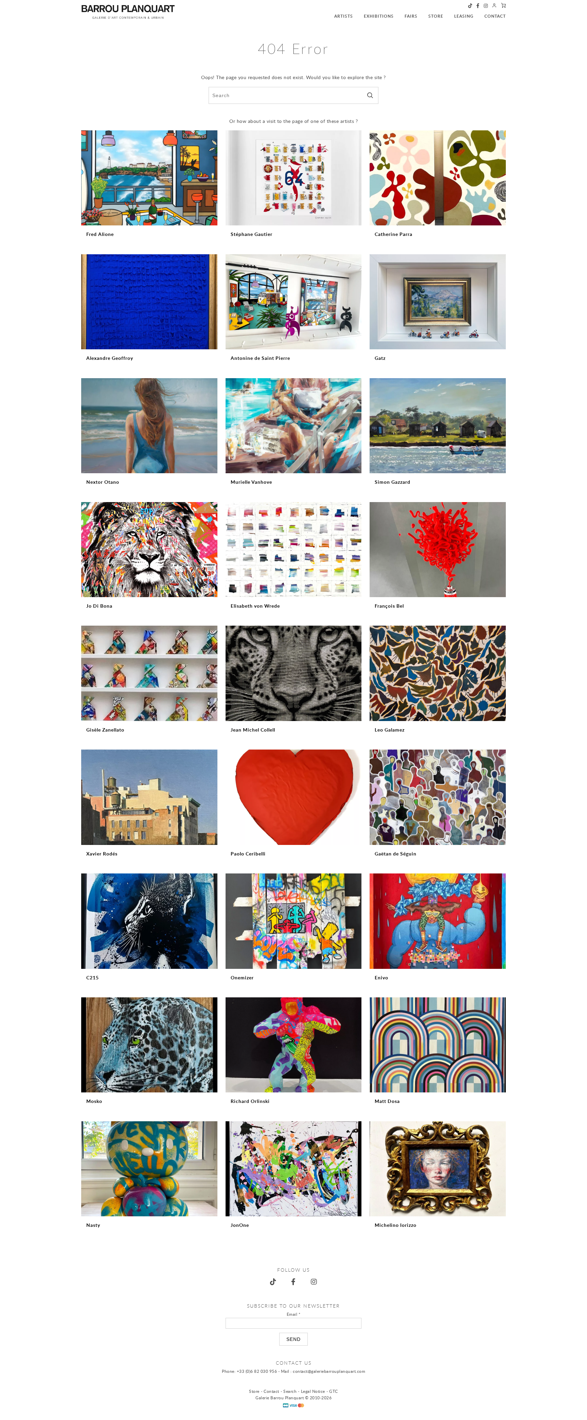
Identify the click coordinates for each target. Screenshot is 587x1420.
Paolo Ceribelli (248, 853)
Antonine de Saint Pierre (260, 358)
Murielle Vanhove (251, 482)
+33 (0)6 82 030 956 (257, 1371)
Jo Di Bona (99, 606)
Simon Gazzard (392, 482)
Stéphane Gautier (251, 234)
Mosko (94, 1101)
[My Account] (494, 6)
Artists (343, 16)
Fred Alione (100, 234)
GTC (333, 1391)
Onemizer (242, 977)
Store (435, 16)
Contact (495, 16)
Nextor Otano (102, 482)
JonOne (240, 1225)
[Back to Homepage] (128, 11)
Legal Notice (313, 1391)
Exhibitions (379, 16)
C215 (92, 977)
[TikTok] (470, 6)
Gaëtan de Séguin (395, 853)
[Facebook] (478, 6)
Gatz (380, 358)
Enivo (381, 977)
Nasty (93, 1225)
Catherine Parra (393, 234)
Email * (294, 1314)
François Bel (389, 606)
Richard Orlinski (250, 1101)
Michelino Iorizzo (395, 1225)
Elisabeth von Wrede (255, 606)
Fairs (411, 16)
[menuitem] (338, 12)
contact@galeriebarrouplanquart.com (329, 1371)
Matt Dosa (387, 1101)
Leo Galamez (390, 729)
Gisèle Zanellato (105, 729)
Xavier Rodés (102, 853)
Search (290, 1391)
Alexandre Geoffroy (109, 358)
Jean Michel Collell (253, 729)
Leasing (464, 16)
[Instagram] (486, 6)
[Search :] (293, 95)
